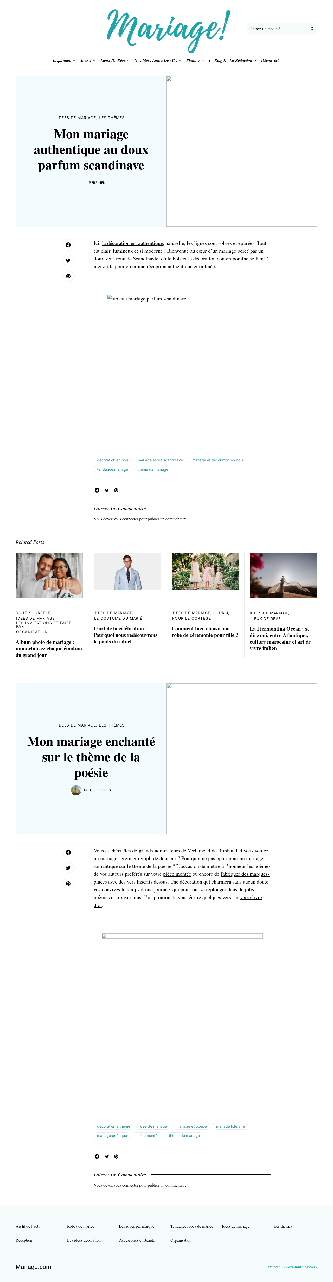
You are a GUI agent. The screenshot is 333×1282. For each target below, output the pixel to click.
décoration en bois (113, 460)
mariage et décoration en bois (217, 460)
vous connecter (126, 518)
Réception (24, 1240)
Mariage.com (33, 1266)
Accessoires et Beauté (137, 1240)
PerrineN (97, 183)
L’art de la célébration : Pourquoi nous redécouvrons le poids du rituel (125, 635)
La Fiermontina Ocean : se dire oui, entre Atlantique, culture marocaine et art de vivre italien (280, 638)
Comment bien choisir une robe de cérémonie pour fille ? (205, 632)
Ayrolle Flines (97, 790)
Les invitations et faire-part (44, 624)
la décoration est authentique (132, 242)
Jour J (220, 613)
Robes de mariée (80, 1226)
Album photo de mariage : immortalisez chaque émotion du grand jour (49, 648)
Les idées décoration (84, 1240)
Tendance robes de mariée (191, 1226)
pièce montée (177, 873)
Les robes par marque (136, 1226)
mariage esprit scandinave (160, 460)
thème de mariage (152, 469)
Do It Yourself (33, 613)
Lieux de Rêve (265, 618)
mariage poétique (112, 1135)
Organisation (32, 632)
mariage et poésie (191, 1126)
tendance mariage (112, 469)
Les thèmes (112, 117)
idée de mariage (153, 1126)
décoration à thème (113, 1126)
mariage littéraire (230, 1126)
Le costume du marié (118, 618)
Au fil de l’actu (28, 1226)
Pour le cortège (191, 618)
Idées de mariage (76, 117)
